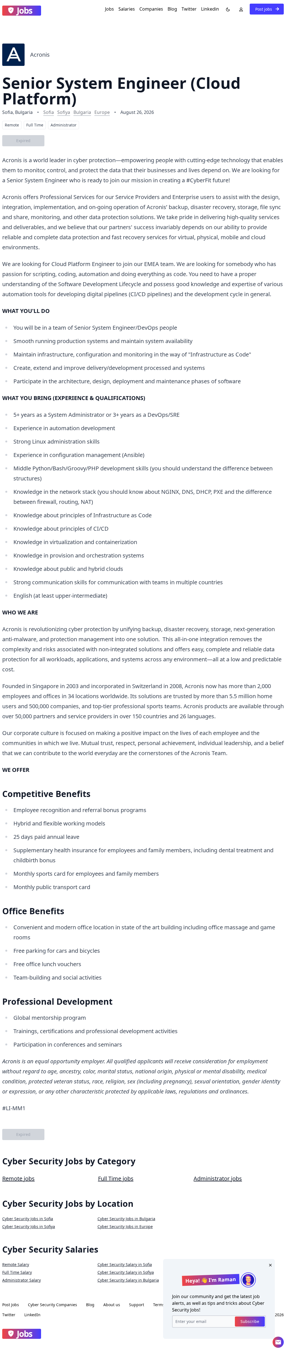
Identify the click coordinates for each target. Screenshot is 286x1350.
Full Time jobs (116, 1178)
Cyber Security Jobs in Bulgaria (126, 1218)
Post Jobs (10, 1304)
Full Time (34, 125)
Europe (102, 112)
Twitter (189, 9)
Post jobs (264, 9)
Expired (23, 140)
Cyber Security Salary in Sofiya (125, 1272)
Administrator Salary (21, 1280)
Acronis (40, 54)
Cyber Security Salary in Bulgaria (128, 1280)
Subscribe (249, 1321)
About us (111, 1304)
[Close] (269, 1264)
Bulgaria (82, 112)
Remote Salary (15, 1264)
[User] (240, 9)
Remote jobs (18, 1178)
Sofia (48, 112)
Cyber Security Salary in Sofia (124, 1264)
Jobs (109, 9)
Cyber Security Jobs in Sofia (27, 1218)
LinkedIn (32, 1314)
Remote (12, 125)
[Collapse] (278, 1342)
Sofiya (63, 112)
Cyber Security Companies (52, 1304)
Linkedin (210, 9)
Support (136, 1304)
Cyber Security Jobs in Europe (125, 1226)
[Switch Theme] (226, 9)
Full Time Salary (17, 1272)
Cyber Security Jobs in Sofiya (28, 1226)
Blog (172, 9)
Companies (151, 9)
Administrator (64, 125)
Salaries (126, 9)
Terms (159, 1304)
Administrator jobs (218, 1178)
